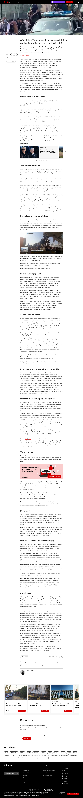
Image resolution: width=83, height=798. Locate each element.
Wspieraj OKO (26, 770)
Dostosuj (63, 793)
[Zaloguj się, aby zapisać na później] (71, 702)
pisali (26, 298)
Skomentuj (10, 61)
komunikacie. (47, 309)
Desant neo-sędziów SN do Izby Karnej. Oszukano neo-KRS (61, 704)
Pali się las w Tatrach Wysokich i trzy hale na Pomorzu (38, 704)
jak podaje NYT (41, 70)
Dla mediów (45, 777)
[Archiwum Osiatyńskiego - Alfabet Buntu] (34, 790)
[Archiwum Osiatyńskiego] (48, 790)
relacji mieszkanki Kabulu (28, 633)
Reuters (22, 78)
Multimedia (31, 2)
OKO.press (30, 185)
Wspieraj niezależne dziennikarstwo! (11, 770)
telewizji (37, 501)
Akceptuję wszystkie (73, 793)
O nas (24, 768)
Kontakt (24, 777)
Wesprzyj (69, 2)
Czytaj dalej (21, 710)
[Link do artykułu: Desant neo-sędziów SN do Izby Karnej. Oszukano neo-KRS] (62, 692)
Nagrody (25, 775)
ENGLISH (25, 782)
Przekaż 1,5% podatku (28, 773)
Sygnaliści (25, 780)
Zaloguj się (26, 738)
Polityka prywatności (47, 775)
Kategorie (24, 2)
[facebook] (52, 657)
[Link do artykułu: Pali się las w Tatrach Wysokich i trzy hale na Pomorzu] (39, 692)
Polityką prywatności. (21, 793)
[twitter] (55, 657)
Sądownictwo (55, 701)
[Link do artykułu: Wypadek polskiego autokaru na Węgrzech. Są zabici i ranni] (16, 692)
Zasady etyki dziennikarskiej (48, 770)
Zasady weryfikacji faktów (48, 768)
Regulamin (44, 773)
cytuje (26, 580)
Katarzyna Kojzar (31, 670)
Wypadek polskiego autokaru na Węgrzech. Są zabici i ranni (15, 704)
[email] (58, 657)
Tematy (17, 2)
